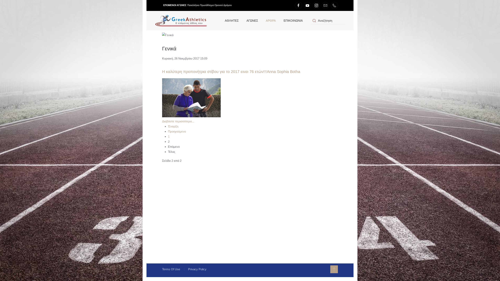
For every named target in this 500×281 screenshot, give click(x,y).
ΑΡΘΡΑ (271, 20)
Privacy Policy (197, 269)
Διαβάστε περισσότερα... (178, 121)
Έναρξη (173, 126)
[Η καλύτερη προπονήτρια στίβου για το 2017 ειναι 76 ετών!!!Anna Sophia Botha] (191, 97)
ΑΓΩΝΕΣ (252, 20)
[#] (334, 269)
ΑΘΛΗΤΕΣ (232, 20)
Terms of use (171, 269)
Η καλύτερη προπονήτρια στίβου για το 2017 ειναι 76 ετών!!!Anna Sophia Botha (231, 71)
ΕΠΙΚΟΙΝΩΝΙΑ (293, 20)
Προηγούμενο (177, 131)
